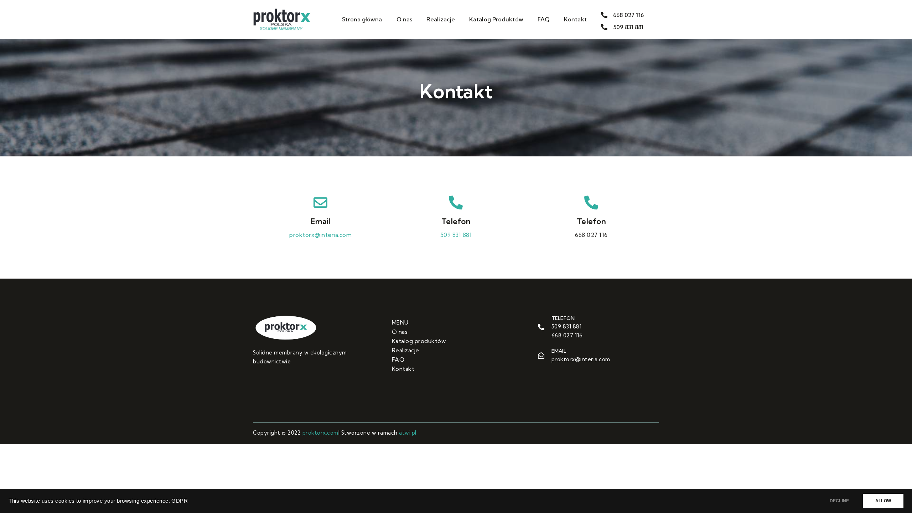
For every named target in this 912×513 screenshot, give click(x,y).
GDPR (179, 501)
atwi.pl (407, 432)
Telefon (456, 221)
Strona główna (362, 19)
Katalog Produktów (496, 19)
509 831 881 (456, 234)
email (558, 351)
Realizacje (440, 19)
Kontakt (575, 19)
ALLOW (883, 500)
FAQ (544, 19)
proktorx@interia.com (320, 234)
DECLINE (839, 500)
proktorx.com (320, 432)
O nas (405, 19)
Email (320, 221)
